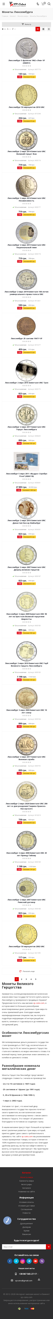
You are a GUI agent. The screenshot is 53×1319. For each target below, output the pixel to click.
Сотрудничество (26, 1219)
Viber (42, 1261)
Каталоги (26, 1188)
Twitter (16, 1261)
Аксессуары (26, 1184)
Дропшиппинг (26, 1223)
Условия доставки (26, 1205)
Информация (26, 1197)
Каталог (26, 1172)
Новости (26, 1213)
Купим (26, 1230)
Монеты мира (26, 1177)
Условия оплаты (26, 1202)
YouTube (35, 1261)
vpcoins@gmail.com (23, 1280)
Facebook (9, 1261)
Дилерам (26, 1227)
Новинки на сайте (26, 1191)
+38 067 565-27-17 (28, 1273)
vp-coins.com (27, 1136)
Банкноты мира (26, 1180)
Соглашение (26, 1209)
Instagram (22, 1261)
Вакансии (26, 1234)
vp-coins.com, (39, 1003)
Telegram (29, 1261)
